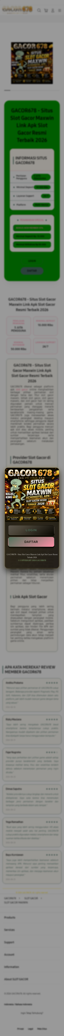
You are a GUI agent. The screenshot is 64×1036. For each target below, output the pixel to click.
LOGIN (31, 530)
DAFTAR (31, 542)
